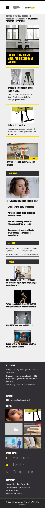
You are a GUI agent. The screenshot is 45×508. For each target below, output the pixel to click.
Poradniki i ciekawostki (30, 254)
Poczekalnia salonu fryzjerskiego (18, 487)
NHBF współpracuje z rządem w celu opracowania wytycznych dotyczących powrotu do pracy (21, 283)
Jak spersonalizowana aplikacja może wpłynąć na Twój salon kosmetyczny (21, 233)
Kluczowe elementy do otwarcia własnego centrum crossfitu (20, 222)
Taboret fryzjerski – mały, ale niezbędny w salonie (20, 58)
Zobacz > (33, 158)
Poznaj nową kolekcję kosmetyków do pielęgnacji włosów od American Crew (21, 305)
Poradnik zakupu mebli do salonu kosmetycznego (21, 214)
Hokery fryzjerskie (16, 125)
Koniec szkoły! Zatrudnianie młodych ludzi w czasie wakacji (21, 345)
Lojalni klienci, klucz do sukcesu (21, 206)
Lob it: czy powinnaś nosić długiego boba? (22, 201)
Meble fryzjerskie (12, 254)
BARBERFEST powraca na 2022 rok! (19, 325)
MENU (16, 7)
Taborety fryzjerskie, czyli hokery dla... (20, 89)
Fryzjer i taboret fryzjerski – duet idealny (21, 163)
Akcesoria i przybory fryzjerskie (17, 484)
